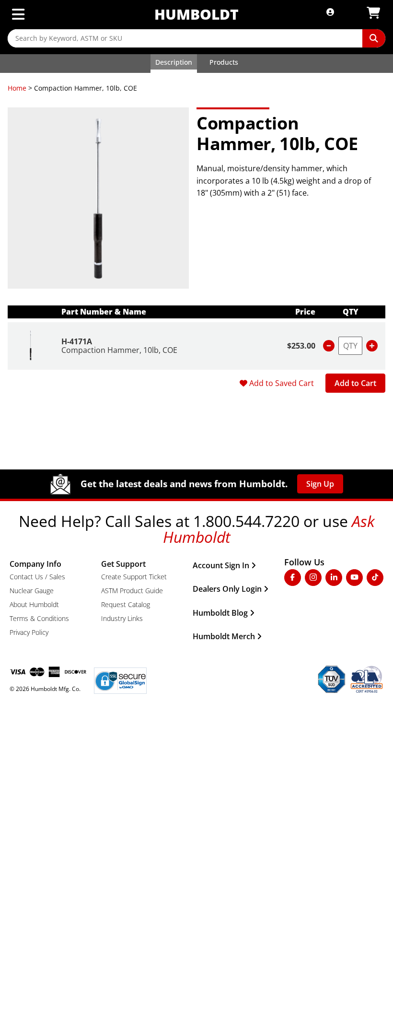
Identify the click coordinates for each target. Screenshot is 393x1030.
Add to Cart (355, 383)
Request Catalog (125, 604)
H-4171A (76, 341)
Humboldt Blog (220, 613)
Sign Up (320, 484)
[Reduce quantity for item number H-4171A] (329, 345)
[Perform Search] (373, 38)
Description (173, 62)
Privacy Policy (29, 632)
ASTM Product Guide (132, 590)
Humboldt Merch (224, 636)
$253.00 (301, 345)
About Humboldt (34, 604)
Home (17, 88)
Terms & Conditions (39, 618)
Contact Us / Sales (37, 576)
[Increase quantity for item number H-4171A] (372, 345)
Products (223, 62)
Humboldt (196, 14)
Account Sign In (221, 565)
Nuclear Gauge (32, 590)
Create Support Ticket (134, 576)
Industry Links (122, 618)
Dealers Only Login (227, 589)
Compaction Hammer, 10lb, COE (119, 350)
